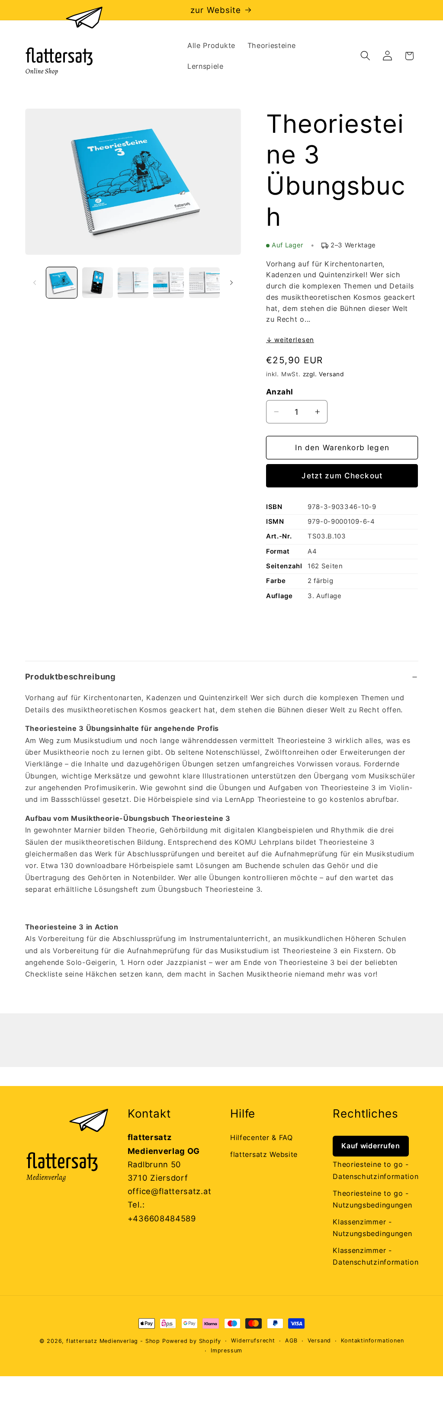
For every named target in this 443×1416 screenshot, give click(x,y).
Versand (319, 1340)
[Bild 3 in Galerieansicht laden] (133, 282)
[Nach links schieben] (34, 282)
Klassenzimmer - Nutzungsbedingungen (372, 1227)
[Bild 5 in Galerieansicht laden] (204, 282)
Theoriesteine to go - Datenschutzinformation (375, 1170)
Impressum (226, 1350)
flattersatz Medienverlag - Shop (113, 1341)
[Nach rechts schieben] (231, 282)
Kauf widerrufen (370, 1145)
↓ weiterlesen (290, 340)
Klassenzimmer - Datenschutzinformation (375, 1256)
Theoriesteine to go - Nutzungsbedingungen (372, 1199)
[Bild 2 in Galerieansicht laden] (97, 282)
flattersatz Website (264, 1154)
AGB (291, 1340)
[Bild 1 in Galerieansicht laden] (61, 282)
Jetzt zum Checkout (342, 475)
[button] (365, 56)
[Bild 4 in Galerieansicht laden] (168, 282)
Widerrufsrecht (253, 1340)
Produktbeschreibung (70, 676)
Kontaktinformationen (372, 1340)
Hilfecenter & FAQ (261, 1137)
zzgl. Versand (323, 374)
